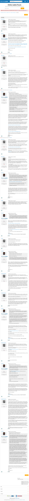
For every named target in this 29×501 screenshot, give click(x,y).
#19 (8, 431)
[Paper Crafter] (4, 21)
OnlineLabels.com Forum (3, 12)
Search (22, 8)
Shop (1, 486)
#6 (8, 139)
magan (2, 200)
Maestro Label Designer (13, 12)
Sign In (17, 10)
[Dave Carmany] (4, 94)
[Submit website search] (21, 1)
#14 (8, 293)
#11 (8, 238)
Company (2, 493)
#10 (8, 213)
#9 (8, 200)
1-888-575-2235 (17, 498)
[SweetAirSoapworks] (4, 295)
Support (2, 491)
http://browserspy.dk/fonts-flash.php (15, 229)
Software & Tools (8, 12)
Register (26, 10)
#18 (8, 399)
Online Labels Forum (14, 5)
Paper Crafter (2, 55)
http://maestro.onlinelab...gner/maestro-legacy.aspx (16, 181)
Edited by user (9, 151)
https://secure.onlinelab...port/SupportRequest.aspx (14, 131)
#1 (8, 19)
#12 (8, 251)
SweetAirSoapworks (3, 273)
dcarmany (2, 33)
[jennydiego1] (4, 72)
